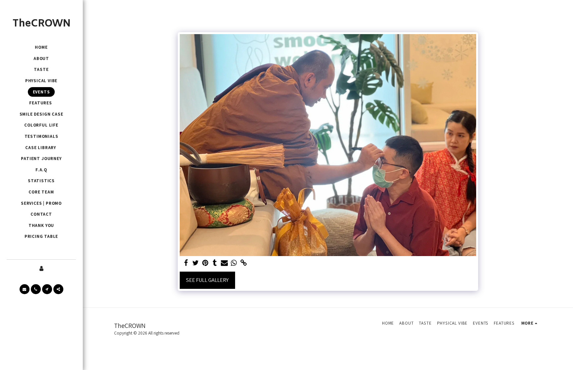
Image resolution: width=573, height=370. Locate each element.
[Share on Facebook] (186, 263)
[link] (243, 263)
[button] (25, 289)
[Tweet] (195, 263)
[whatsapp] (233, 263)
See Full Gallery (207, 280)
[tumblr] (214, 263)
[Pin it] (205, 263)
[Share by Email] (224, 263)
